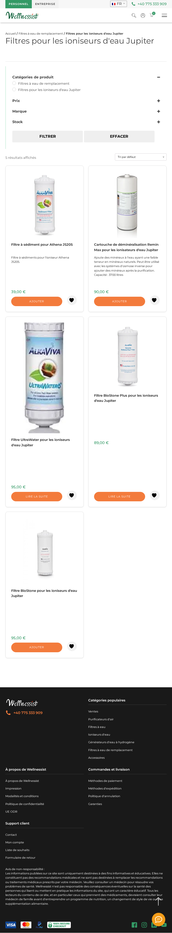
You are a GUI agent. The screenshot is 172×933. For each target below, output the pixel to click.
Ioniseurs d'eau (99, 734)
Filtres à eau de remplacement (41, 33)
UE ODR (11, 811)
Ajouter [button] (36, 301)
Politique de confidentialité (24, 804)
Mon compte (14, 842)
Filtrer (47, 136)
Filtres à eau (96, 727)
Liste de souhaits (17, 850)
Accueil (10, 33)
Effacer (119, 136)
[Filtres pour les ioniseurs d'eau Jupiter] (14, 89)
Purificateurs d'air (101, 719)
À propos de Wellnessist (22, 781)
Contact (11, 834)
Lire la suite (37, 496)
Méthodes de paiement (105, 781)
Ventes (93, 711)
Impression (13, 788)
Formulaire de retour (20, 857)
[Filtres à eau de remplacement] (14, 83)
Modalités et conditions (22, 796)
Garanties (95, 804)
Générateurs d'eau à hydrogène (111, 742)
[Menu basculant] (164, 16)
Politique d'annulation (104, 796)
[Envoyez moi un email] (158, 919)
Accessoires (96, 757)
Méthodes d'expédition (105, 788)
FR (119, 4)
